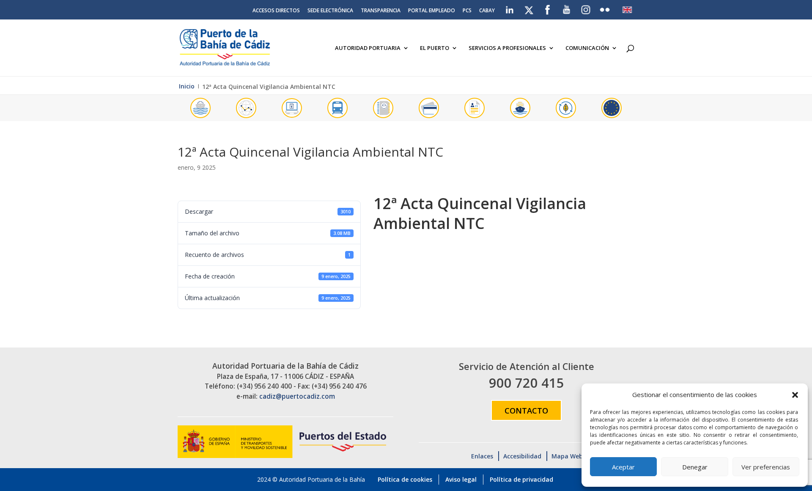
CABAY (487, 11)
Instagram (586, 10)
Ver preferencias (765, 467)
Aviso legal (461, 479)
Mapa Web (567, 456)
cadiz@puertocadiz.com (297, 396)
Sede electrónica (330, 11)
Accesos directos (276, 11)
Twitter (529, 8)
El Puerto (434, 48)
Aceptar (623, 467)
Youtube (567, 8)
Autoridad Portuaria (368, 48)
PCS (467, 11)
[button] (795, 395)
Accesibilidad (522, 456)
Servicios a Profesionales (507, 48)
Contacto (526, 410)
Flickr (606, 8)
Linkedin (510, 8)
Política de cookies (405, 479)
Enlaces (482, 456)
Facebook (547, 8)
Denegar (695, 467)
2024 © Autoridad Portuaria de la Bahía (311, 479)
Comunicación (587, 48)
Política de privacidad (521, 479)
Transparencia (381, 11)
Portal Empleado (431, 11)
